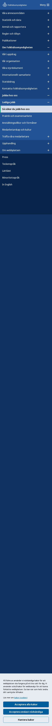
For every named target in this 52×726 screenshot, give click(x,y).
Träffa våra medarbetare (15, 136)
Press (5, 157)
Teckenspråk (9, 163)
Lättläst (6, 170)
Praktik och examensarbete (17, 115)
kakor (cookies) (20, 697)
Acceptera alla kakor (26, 704)
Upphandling (9, 143)
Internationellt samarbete (16, 74)
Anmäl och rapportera (14, 26)
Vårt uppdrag (9, 54)
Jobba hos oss (9, 95)
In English (7, 184)
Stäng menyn (9, 193)
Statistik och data (11, 20)
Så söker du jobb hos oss (16, 109)
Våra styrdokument (12, 67)
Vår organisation (11, 61)
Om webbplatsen (11, 150)
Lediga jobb (8, 102)
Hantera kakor (26, 719)
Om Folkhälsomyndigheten (17, 47)
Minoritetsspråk (10, 177)
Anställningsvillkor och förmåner (19, 122)
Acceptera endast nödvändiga (26, 711)
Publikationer (9, 40)
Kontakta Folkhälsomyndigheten (19, 88)
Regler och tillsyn (11, 33)
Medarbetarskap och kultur (16, 129)
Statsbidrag (8, 81)
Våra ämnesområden (13, 13)
